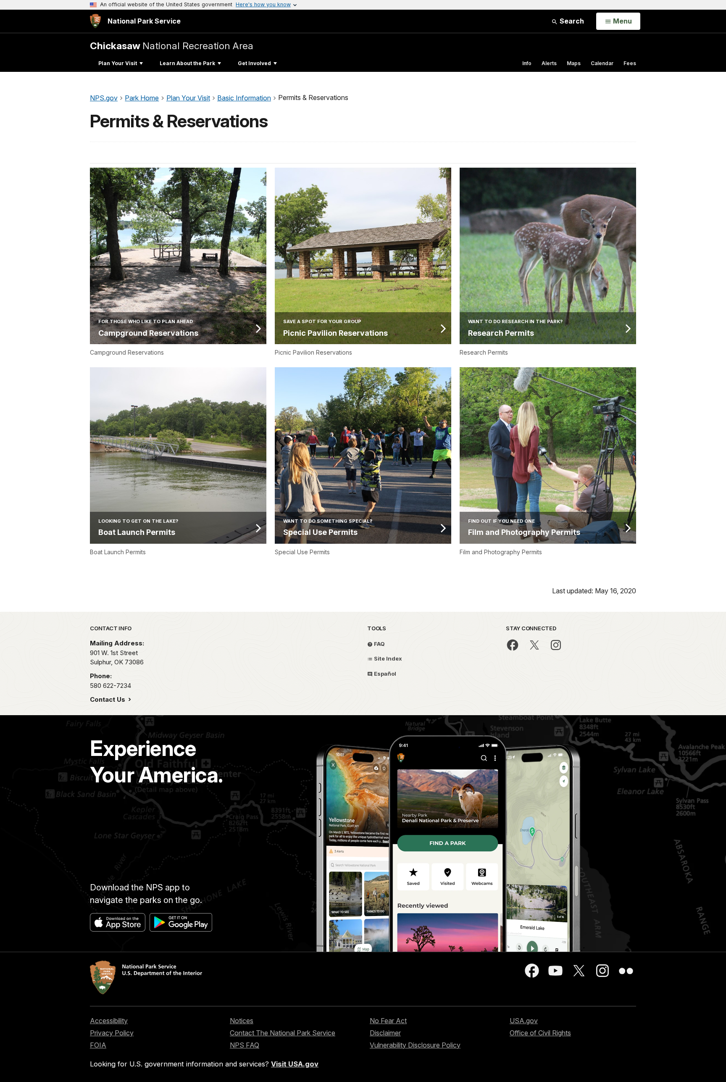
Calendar (602, 63)
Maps (574, 63)
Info (526, 63)
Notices (241, 1020)
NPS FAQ (244, 1045)
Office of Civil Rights (540, 1033)
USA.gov (524, 1020)
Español (384, 673)
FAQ (379, 643)
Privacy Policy (112, 1033)
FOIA (98, 1045)
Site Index (387, 658)
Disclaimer (385, 1033)
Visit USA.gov (294, 1064)
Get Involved (254, 63)
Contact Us (108, 699)
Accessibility (109, 1020)
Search (571, 21)
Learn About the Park (187, 63)
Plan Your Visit (117, 63)
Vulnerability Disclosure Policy (415, 1045)
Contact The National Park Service (282, 1033)
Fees (629, 63)
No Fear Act (388, 1020)
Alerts (549, 63)
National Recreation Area (171, 45)
